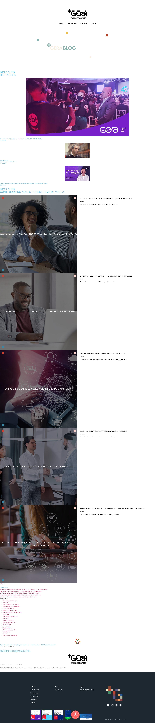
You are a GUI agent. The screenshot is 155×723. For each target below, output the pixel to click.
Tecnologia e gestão (9, 630)
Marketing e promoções (10, 616)
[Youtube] (120, 705)
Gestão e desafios (8, 608)
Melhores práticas (8, 620)
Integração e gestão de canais (12, 612)
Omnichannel (7, 624)
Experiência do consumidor (11, 606)
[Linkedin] (108, 705)
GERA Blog (83, 23)
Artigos (5, 603)
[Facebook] (116, 705)
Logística (6, 614)
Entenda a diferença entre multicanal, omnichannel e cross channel (20, 595)
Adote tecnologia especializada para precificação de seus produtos (20, 591)
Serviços (61, 23)
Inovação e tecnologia (10, 610)
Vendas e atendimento (10, 636)
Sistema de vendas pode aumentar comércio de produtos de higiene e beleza (24, 589)
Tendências (6, 632)
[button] (7, 646)
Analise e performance (10, 601)
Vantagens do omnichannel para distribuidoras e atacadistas (18, 597)
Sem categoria (7, 628)
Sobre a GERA (72, 23)
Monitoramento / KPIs (9, 622)
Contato (93, 23)
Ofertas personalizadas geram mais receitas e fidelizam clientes (19, 593)
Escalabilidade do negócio (11, 604)
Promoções (6, 626)
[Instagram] (112, 705)
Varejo (5, 634)
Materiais (6, 618)
